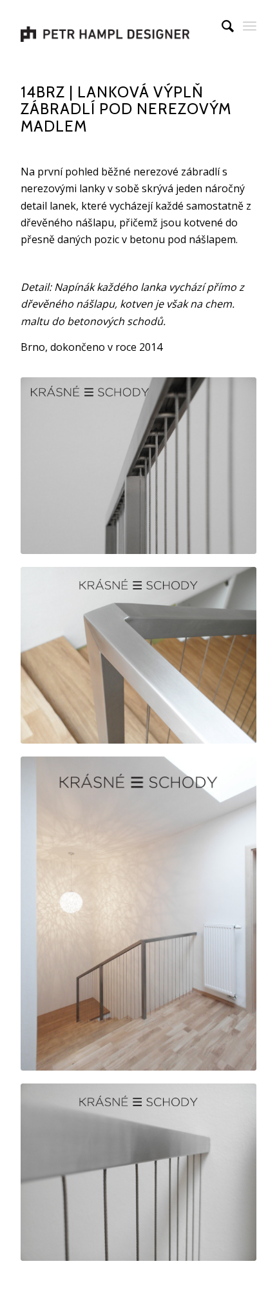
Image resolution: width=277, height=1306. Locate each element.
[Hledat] (221, 26)
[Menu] (249, 25)
